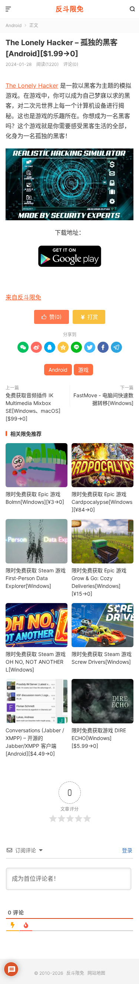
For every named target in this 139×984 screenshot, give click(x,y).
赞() (52, 317)
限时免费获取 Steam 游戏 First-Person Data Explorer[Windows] (36, 578)
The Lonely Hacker (32, 85)
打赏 (89, 317)
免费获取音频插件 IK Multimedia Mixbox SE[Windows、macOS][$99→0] (33, 407)
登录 (126, 850)
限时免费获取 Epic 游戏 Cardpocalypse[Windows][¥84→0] (102, 502)
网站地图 (96, 973)
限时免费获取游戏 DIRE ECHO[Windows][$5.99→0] (99, 738)
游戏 (83, 370)
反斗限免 (70, 9)
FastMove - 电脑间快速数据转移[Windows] (103, 399)
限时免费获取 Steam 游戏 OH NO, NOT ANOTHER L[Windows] (36, 662)
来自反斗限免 (23, 297)
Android (13, 25)
